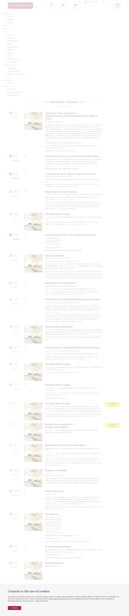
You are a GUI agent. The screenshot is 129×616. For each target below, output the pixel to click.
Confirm (14, 608)
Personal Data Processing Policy (58, 599)
